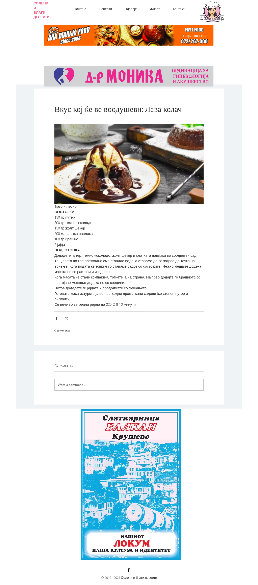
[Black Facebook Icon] (128, 570)
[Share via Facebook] (56, 318)
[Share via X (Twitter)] (66, 318)
